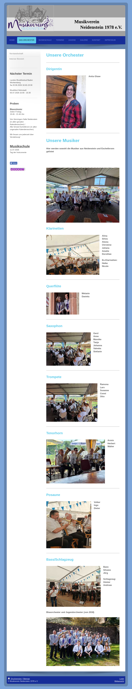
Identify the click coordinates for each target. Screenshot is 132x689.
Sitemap (26, 679)
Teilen (14, 163)
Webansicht (119, 681)
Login (121, 679)
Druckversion (16, 679)
